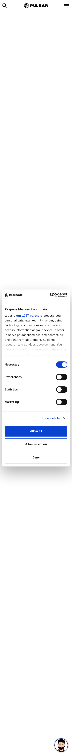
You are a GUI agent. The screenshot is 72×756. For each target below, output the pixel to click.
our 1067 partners (29, 315)
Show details (50, 418)
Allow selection (36, 444)
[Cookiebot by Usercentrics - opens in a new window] (50, 295)
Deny (36, 457)
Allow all (36, 431)
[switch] (61, 377)
